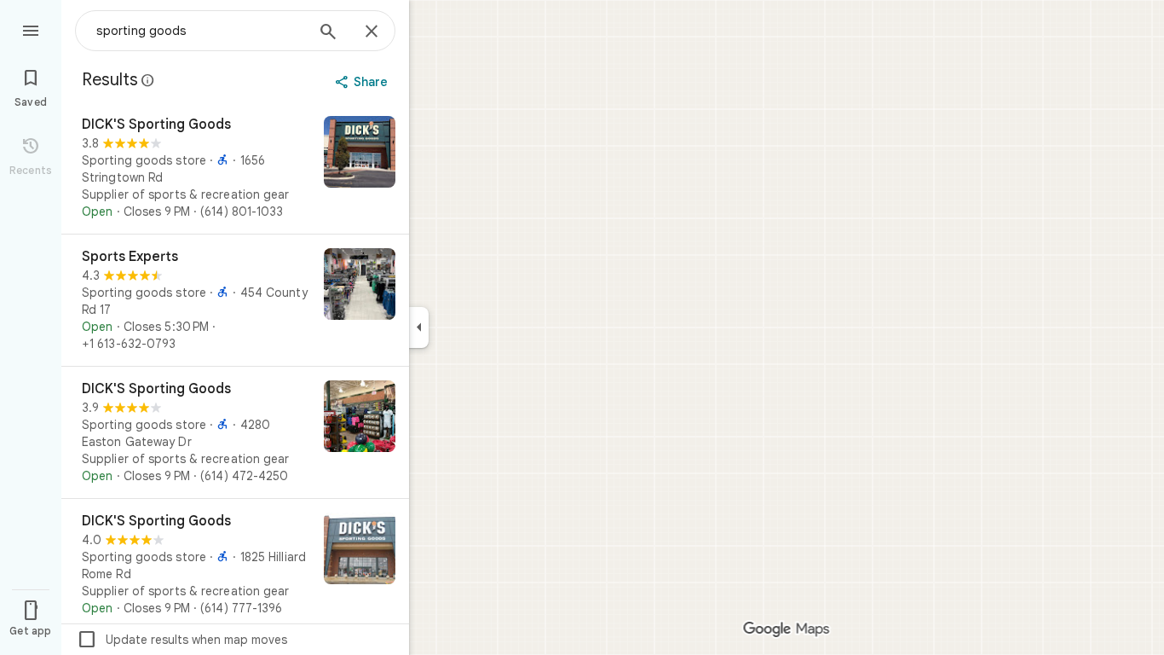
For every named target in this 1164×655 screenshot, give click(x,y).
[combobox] (200, 30)
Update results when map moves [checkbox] (182, 639)
